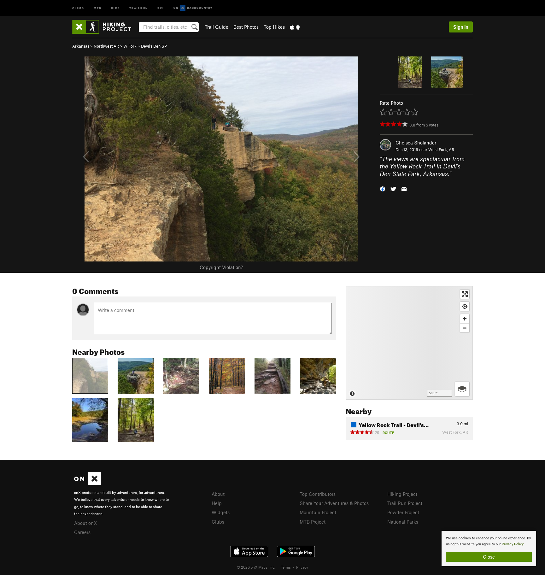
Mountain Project (318, 512)
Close (489, 557)
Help (217, 503)
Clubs (218, 522)
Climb (78, 8)
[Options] (462, 389)
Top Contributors (318, 494)
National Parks (402, 522)
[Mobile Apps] (295, 27)
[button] (382, 188)
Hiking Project (402, 494)
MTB (98, 8)
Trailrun (138, 8)
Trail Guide (216, 27)
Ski (160, 8)
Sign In (460, 27)
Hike (115, 8)
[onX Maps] (87, 483)
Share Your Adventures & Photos (334, 503)
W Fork (130, 46)
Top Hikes (274, 27)
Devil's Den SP (154, 46)
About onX (85, 523)
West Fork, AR (441, 149)
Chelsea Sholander (416, 142)
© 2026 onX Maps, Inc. (256, 567)
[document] (489, 548)
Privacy (302, 567)
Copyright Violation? (221, 267)
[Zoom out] (464, 327)
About (218, 494)
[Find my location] (464, 306)
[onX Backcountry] (193, 8)
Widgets (221, 512)
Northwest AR (106, 46)
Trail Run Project (404, 503)
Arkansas (80, 46)
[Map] (409, 342)
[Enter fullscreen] (464, 294)
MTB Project (312, 522)
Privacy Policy (513, 544)
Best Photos (246, 27)
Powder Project (403, 512)
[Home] (105, 27)
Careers (82, 532)
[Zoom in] (464, 318)
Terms (286, 567)
